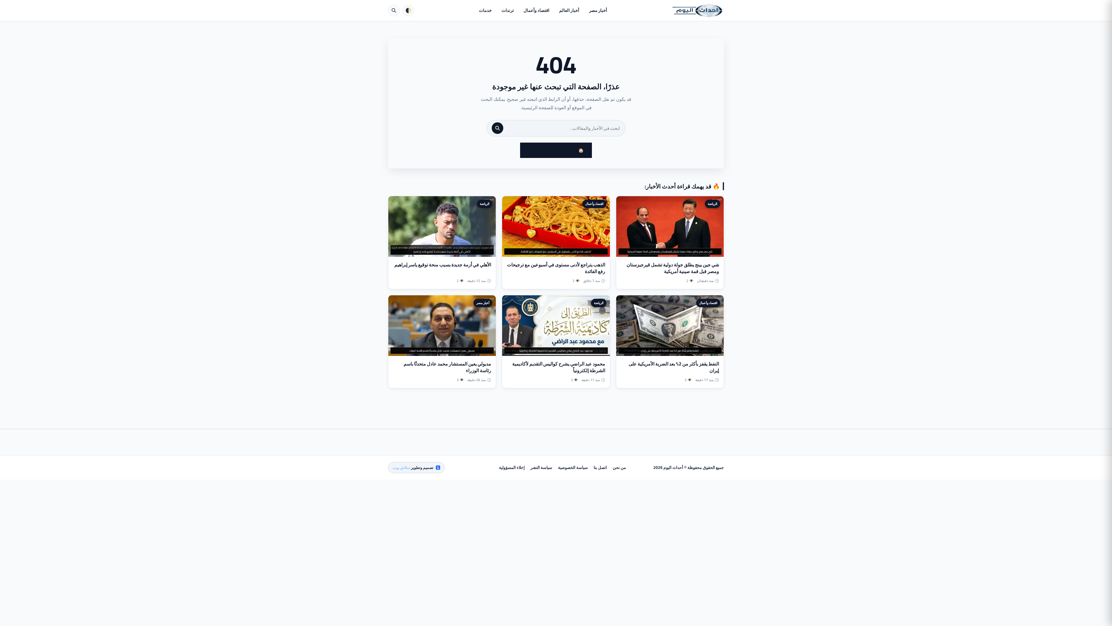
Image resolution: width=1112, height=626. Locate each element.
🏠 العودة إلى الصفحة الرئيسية (556, 150)
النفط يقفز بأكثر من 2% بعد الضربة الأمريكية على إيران (674, 367)
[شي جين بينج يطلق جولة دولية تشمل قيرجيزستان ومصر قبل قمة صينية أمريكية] (670, 226)
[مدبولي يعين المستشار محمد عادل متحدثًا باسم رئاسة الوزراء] (442, 325)
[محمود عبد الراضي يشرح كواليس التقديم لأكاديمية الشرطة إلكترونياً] (556, 325)
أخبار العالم (569, 10)
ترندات (508, 10)
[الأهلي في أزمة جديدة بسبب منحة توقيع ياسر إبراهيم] (442, 226)
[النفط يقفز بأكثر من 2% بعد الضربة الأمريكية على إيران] (670, 325)
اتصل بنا (600, 467)
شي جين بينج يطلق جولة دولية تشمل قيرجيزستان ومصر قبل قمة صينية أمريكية (673, 268)
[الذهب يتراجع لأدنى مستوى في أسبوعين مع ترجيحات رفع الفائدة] (556, 226)
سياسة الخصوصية (573, 467)
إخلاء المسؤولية (512, 467)
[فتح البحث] (394, 10)
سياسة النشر (541, 467)
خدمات (485, 10)
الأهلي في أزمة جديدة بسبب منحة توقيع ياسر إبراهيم (442, 264)
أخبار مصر (598, 10)
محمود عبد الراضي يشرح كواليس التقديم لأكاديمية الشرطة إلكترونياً (558, 367)
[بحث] (497, 128)
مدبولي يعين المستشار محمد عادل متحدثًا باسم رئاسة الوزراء (447, 367)
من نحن (619, 467)
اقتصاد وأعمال (536, 10)
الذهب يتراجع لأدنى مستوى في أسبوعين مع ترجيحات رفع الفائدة (556, 268)
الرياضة (712, 204)
